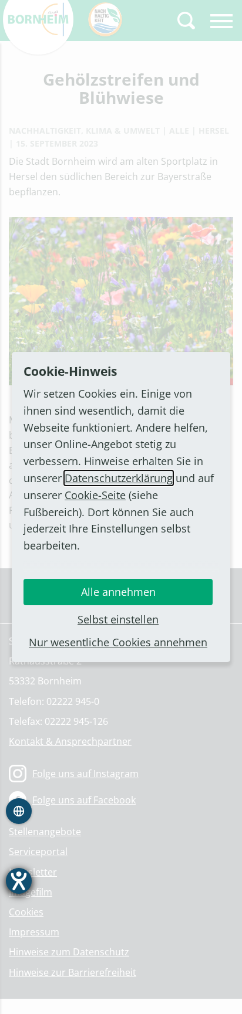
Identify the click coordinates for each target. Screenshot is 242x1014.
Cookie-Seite (95, 495)
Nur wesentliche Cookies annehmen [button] (118, 642)
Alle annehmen (118, 592)
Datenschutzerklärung (119, 478)
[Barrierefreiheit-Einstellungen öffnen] (19, 881)
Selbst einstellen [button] (118, 619)
